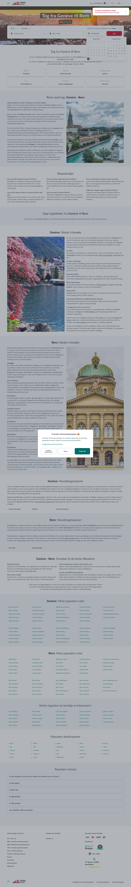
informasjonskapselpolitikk (71, 440)
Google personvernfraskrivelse (52, 444)
